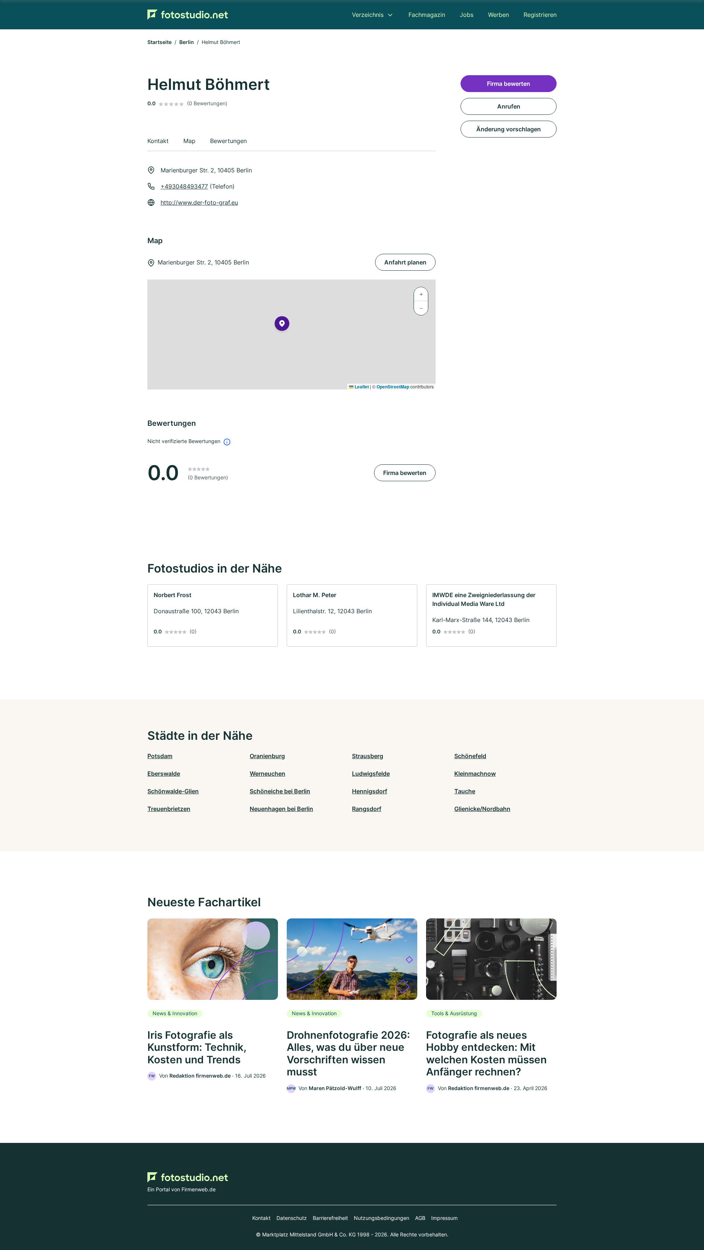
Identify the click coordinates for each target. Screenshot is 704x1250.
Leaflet (361, 386)
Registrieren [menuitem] (540, 14)
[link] (212, 615)
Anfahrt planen (405, 262)
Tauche (464, 791)
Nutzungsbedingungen (381, 1218)
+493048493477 (184, 186)
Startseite (159, 42)
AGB (420, 1218)
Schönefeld (470, 756)
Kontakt (261, 1218)
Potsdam (159, 756)
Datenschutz (291, 1218)
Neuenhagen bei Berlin (281, 808)
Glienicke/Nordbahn (482, 808)
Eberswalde (163, 773)
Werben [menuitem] (498, 14)
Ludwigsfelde (371, 773)
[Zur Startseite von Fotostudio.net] (187, 15)
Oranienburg (267, 756)
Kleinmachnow (475, 773)
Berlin (186, 42)
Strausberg (367, 756)
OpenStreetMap (393, 386)
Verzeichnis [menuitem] (368, 14)
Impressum (444, 1218)
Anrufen (508, 106)
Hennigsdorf (369, 791)
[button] (282, 325)
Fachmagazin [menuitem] (426, 14)
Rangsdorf (366, 808)
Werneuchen (267, 773)
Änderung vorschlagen (508, 129)
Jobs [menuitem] (466, 14)
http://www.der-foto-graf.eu (199, 202)
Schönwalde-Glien (173, 791)
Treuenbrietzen (168, 808)
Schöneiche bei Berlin (280, 791)
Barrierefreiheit (330, 1218)
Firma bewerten (404, 472)
